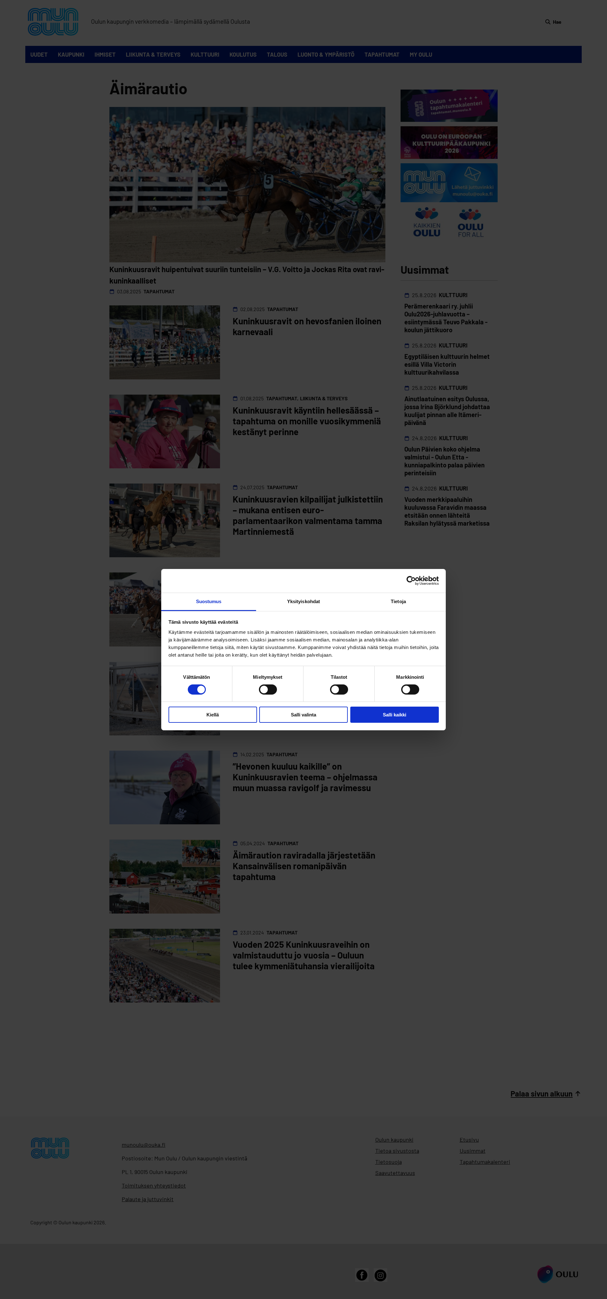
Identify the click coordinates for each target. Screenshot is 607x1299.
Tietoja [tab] (398, 601)
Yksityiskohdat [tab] (303, 601)
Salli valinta (303, 714)
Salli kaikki (394, 714)
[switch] (268, 689)
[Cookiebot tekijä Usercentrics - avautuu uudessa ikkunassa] (411, 580)
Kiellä (212, 714)
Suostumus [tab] (209, 601)
